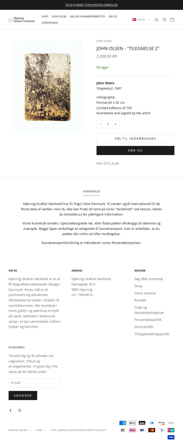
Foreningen (50, 22)
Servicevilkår (144, 327)
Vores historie (145, 293)
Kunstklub (59, 16)
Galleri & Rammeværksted (87, 16)
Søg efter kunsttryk (148, 279)
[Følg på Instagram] (19, 410)
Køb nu (135, 150)
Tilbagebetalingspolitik (151, 334)
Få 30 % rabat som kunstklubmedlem (92, 5)
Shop (45, 16)
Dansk (39, 430)
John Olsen (104, 41)
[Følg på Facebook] (10, 410)
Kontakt (140, 300)
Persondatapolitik (147, 319)
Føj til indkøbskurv (135, 138)
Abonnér (23, 395)
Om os (112, 16)
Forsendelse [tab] (91, 191)
